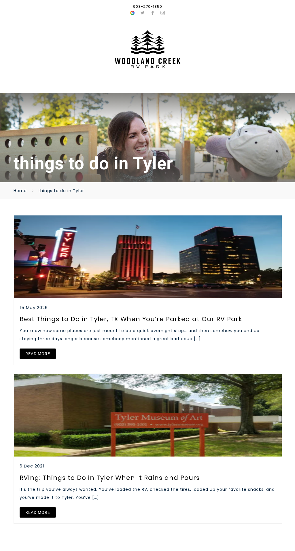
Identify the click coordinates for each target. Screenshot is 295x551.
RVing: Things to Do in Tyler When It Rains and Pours (110, 477)
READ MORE (37, 353)
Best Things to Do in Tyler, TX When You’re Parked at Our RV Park (131, 319)
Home (20, 191)
